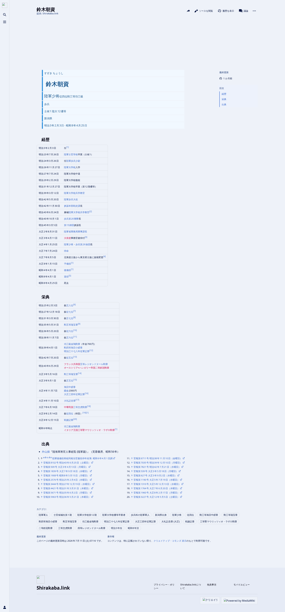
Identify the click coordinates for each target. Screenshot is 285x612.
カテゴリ (41, 509)
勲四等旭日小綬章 (73, 347)
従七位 (69, 311)
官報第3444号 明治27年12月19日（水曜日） (67, 484)
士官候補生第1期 (63, 514)
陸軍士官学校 (71, 154)
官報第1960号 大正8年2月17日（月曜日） (156, 492)
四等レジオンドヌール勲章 (91, 528)
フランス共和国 (72, 364)
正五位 (69, 380)
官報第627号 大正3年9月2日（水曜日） (155, 475)
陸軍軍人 (43, 514)
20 (75, 419)
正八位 (69, 305)
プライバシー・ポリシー (164, 586)
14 (79, 373)
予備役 (67, 263)
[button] (239, 94)
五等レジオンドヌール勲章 (94, 364)
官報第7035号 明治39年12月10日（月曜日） (158, 462)
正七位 (69, 318)
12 (91, 350)
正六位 (69, 337)
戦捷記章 (68, 419)
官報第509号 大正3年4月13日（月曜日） (65, 466)
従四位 (69, 413)
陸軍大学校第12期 (87, 514)
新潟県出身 (161, 514)
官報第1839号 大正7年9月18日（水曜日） (66, 471)
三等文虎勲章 (80, 407)
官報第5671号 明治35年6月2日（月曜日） (66, 492)
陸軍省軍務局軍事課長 (75, 231)
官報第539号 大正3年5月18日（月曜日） (156, 471)
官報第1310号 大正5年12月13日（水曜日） (157, 484)
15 (75, 379)
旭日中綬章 (70, 386)
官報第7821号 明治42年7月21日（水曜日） (157, 466)
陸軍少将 (68, 244)
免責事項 (211, 584)
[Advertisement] (147, 42)
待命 (66, 250)
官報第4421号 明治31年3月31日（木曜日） (67, 488)
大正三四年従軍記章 (74, 394)
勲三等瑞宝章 (71, 374)
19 (84, 412)
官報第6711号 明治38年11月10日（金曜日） (158, 458)
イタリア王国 (71, 430)
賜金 (66, 390)
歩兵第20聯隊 (71, 218)
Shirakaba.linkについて (190, 586)
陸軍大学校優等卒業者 (113, 514)
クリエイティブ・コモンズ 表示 (170, 540)
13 (75, 357)
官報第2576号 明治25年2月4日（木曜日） (66, 479)
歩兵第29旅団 (83, 244)
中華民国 (68, 407)
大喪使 (67, 237)
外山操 (46, 451)
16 (86, 393)
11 (75, 336)
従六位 (69, 331)
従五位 (69, 357)
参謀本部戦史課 (72, 205)
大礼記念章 (70, 400)
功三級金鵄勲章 (72, 343)
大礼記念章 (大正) (170, 521)
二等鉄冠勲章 (102, 367)
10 (75, 330)
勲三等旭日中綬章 (209, 514)
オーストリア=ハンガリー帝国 (79, 367)
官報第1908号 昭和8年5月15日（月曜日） (66, 475)
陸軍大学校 (70, 167)
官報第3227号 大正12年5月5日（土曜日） (156, 496)
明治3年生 (116, 528)
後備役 (67, 270)
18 (89, 406)
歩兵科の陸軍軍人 (140, 514)
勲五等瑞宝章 (71, 324)
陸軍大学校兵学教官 (74, 192)
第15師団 (69, 225)
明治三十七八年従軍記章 (76, 351)
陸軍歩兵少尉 (73, 160)
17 (77, 400)
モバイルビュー (242, 584)
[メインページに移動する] (4, 5)
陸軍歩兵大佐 (71, 199)
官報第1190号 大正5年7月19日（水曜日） (156, 479)
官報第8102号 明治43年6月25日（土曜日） (67, 462)
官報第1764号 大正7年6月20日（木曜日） (156, 488)
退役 (66, 276)
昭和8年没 (133, 528)
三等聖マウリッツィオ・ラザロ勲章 (96, 430)
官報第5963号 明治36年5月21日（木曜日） (67, 496)
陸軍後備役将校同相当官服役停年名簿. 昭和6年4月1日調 (82, 458)
